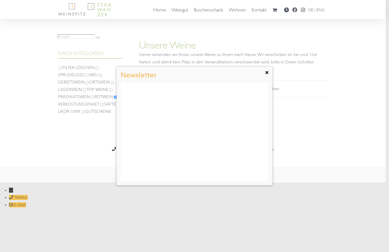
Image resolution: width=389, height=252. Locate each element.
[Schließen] (267, 73)
